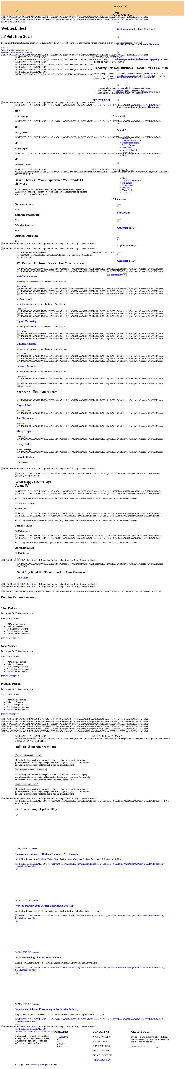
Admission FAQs (126, 260)
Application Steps (126, 245)
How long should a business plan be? (31, 770)
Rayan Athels (24, 405)
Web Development (27, 276)
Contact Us (119, 270)
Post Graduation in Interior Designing (138, 107)
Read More (21, 286)
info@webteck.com (100, 1051)
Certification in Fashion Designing (136, 28)
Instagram (20, 52)
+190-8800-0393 (99, 1041)
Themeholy (34, 1064)
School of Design (122, 15)
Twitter (12, 52)
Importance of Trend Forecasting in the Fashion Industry (47, 1009)
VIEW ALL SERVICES (103, 252)
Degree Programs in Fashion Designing (138, 44)
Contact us (63, 1046)
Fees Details (123, 212)
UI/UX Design (24, 298)
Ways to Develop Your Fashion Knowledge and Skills (44, 905)
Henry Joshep (24, 444)
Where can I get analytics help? (28, 755)
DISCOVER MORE (101, 100)
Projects (62, 1044)
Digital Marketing (27, 321)
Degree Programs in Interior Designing (138, 91)
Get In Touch (22, 578)
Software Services (26, 366)
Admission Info (125, 227)
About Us (5, 47)
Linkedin (28, 52)
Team (61, 1039)
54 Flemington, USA (101, 1060)
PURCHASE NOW (10, 638)
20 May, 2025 (21, 900)
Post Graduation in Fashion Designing (138, 59)
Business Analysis (26, 343)
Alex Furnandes (25, 418)
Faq (61, 1042)
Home (116, 13)
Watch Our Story (8, 50)
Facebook (5, 52)
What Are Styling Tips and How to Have (38, 957)
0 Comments (31, 849)
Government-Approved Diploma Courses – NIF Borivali (46, 854)
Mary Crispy (24, 431)
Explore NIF (119, 116)
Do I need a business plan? (27, 784)
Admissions (119, 199)
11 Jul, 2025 (20, 849)
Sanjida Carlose (25, 457)
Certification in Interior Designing (135, 76)
